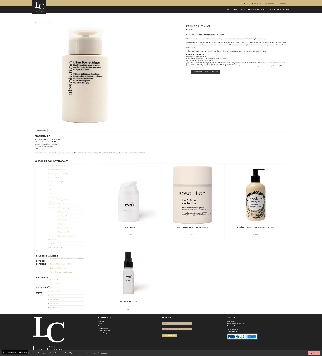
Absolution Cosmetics (52, 203)
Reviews (286, 9)
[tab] (42, 130)
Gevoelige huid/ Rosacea (66, 208)
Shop (279, 9)
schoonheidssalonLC (233, 329)
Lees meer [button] (104, 353)
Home (229, 9)
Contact (272, 9)
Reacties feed (54, 303)
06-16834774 (258, 3)
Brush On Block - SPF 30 (57, 170)
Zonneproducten (54, 178)
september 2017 (54, 284)
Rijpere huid (62, 224)
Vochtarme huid (63, 232)
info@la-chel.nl (232, 326)
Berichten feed (54, 299)
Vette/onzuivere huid (65, 228)
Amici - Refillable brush (57, 166)
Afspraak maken (239, 9)
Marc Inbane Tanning (56, 247)
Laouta (51, 186)
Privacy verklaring (102, 333)
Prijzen (264, 9)
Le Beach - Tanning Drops (57, 182)
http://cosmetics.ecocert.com (275, 62)
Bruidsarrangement (103, 328)
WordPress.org (54, 307)
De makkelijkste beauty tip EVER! (61, 264)
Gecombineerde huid (65, 204)
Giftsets (52, 190)
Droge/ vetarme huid (65, 200)
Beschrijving (41, 130)
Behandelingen (253, 9)
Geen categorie (54, 291)
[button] (132, 27)
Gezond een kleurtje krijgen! (59, 268)
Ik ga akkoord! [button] (314, 353)
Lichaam (52, 243)
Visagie (100, 326)
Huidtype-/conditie (55, 198)
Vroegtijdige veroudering (66, 236)
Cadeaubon (53, 194)
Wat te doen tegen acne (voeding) (61, 272)
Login (51, 295)
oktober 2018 (53, 280)
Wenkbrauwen (52, 239)
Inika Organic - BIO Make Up (58, 174)
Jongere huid (62, 216)
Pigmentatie (62, 220)
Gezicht (100, 323)
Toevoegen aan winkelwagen (205, 71)
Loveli (51, 208)
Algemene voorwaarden (104, 330)
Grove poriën (62, 212)
